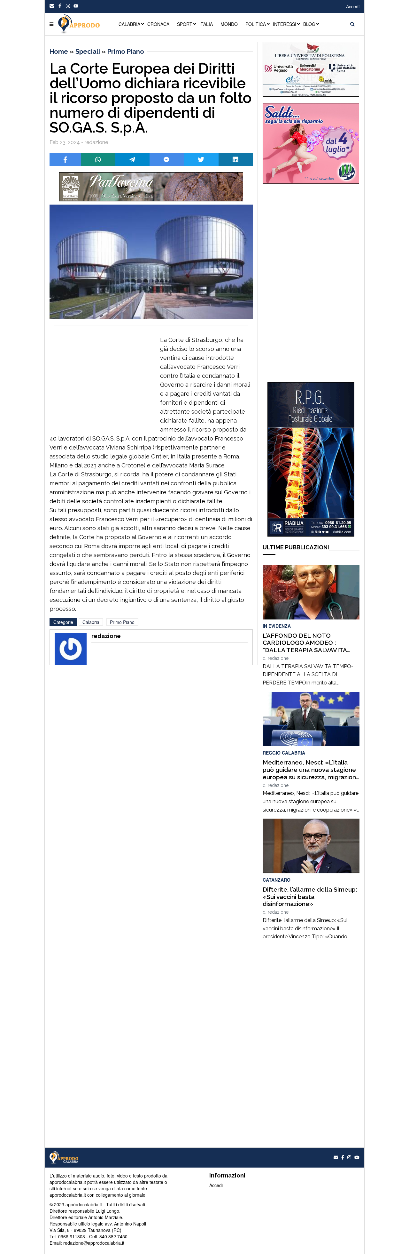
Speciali (87, 51)
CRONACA (158, 24)
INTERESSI (284, 24)
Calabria (90, 622)
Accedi (352, 6)
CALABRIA (129, 24)
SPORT (184, 24)
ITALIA (206, 24)
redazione (278, 658)
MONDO (229, 24)
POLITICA (255, 24)
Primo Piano (125, 51)
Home (59, 51)
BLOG (309, 24)
